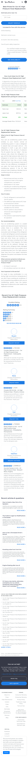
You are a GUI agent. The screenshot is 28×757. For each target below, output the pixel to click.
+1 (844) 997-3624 (6, 674)
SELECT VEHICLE (14, 23)
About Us (7, 695)
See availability (14, 60)
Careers (7, 702)
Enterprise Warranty (21, 697)
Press (7, 697)
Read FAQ (14, 678)
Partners (7, 715)
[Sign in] (25, 2)
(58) (19, 68)
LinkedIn (7, 734)
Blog (7, 717)
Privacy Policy (21, 699)
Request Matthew (14, 460)
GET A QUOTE (14, 683)
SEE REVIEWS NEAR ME (14, 323)
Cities (7, 704)
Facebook (7, 731)
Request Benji (14, 382)
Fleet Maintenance (7, 699)
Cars (7, 706)
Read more (21, 510)
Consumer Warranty (21, 695)
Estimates (7, 709)
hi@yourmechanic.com (20, 674)
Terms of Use (21, 706)
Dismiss (6, 752)
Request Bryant (14, 343)
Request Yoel (14, 419)
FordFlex (18, 101)
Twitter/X (7, 736)
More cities (5, 647)
